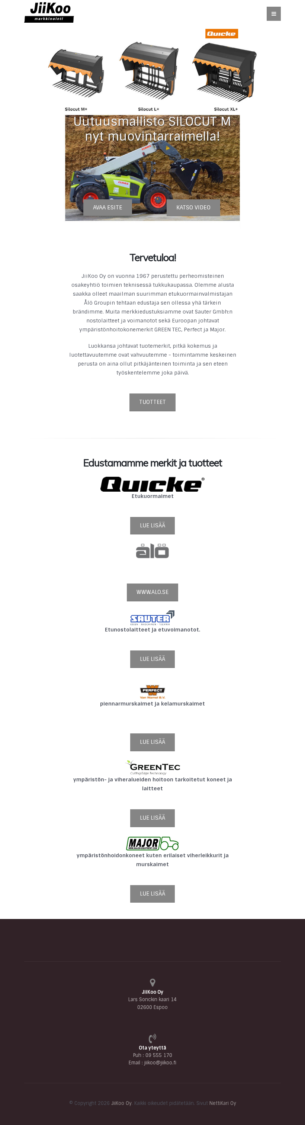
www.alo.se (152, 592)
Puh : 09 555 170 (152, 1055)
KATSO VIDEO (193, 207)
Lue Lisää (152, 525)
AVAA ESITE (107, 207)
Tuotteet (152, 402)
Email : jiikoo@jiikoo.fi (152, 1063)
